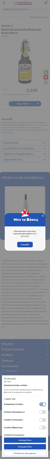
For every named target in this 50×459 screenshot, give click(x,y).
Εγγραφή (25, 244)
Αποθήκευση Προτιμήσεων (25, 453)
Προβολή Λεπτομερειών (14, 435)
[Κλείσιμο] (43, 216)
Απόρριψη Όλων (25, 447)
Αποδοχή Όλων (25, 440)
